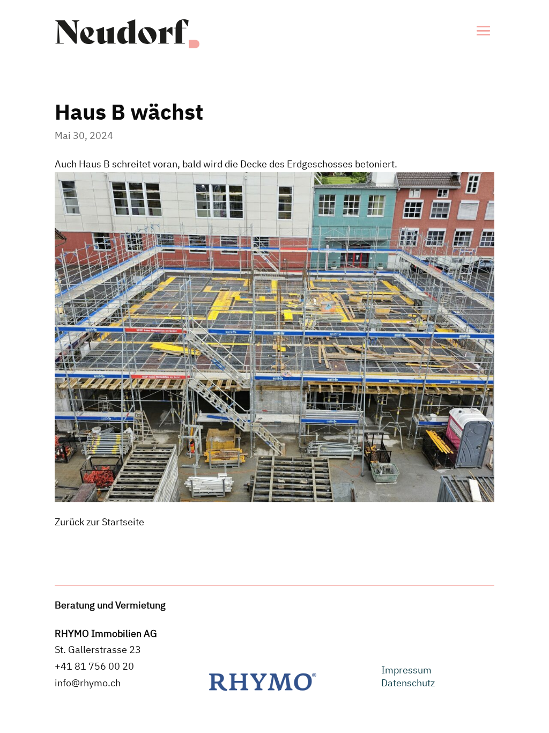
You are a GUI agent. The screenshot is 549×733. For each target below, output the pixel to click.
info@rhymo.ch (88, 683)
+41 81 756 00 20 (94, 666)
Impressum (406, 670)
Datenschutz (408, 683)
